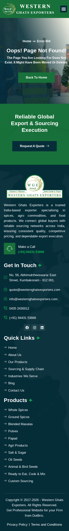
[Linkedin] (42, 327)
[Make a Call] (9, 248)
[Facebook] (27, 327)
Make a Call (26, 247)
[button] (63, 9)
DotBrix (37, 515)
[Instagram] (34, 327)
